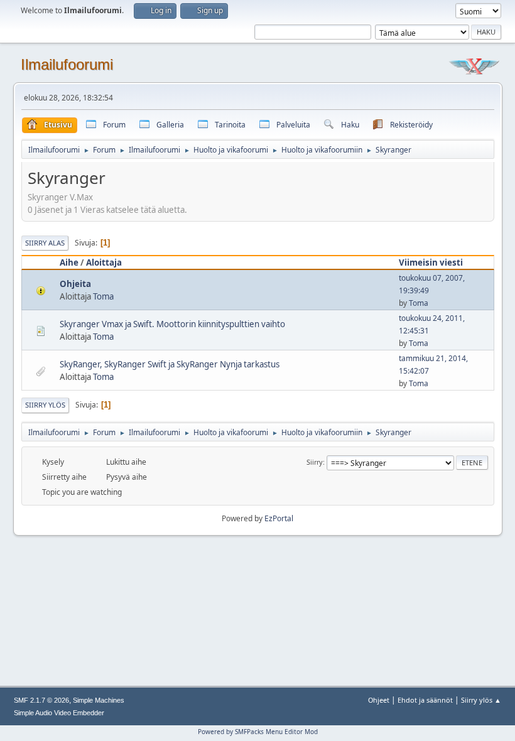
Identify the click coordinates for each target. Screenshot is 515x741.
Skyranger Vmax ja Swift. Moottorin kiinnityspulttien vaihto (172, 324)
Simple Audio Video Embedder (59, 713)
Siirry (314, 462)
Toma (103, 296)
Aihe (69, 262)
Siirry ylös (45, 404)
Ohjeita (75, 283)
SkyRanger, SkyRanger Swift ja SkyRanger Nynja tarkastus (169, 364)
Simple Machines (98, 700)
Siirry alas (45, 242)
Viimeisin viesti (431, 262)
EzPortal (278, 518)
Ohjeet (378, 700)
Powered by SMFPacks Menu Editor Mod (258, 731)
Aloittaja (104, 262)
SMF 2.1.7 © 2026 (41, 700)
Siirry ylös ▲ (481, 700)
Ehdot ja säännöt (425, 700)
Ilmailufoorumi (67, 64)
